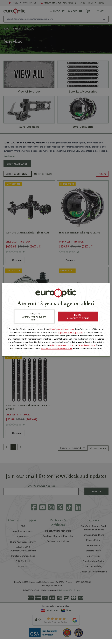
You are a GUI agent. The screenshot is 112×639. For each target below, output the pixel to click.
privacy (53, 345)
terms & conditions (86, 345)
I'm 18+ (78, 317)
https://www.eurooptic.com (61, 329)
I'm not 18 (34, 316)
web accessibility (65, 345)
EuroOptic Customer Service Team (56, 348)
